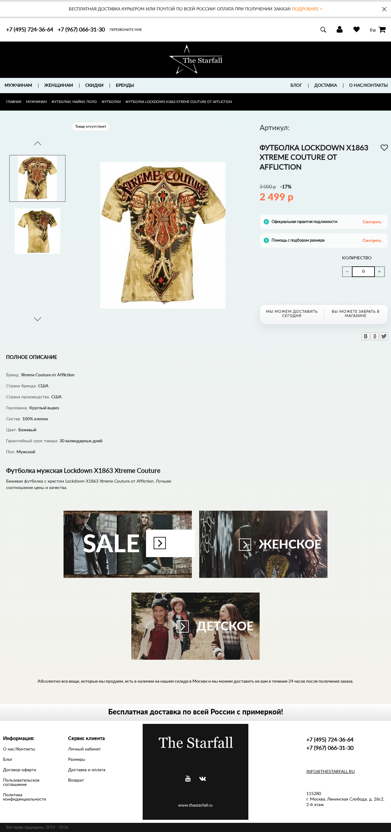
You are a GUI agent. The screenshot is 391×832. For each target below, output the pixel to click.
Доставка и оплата (86, 770)
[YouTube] (188, 778)
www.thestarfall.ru (195, 805)
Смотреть (372, 222)
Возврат (76, 780)
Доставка (325, 85)
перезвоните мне (126, 29)
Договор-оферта (19, 770)
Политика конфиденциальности (24, 797)
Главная (13, 102)
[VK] (202, 778)
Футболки (111, 102)
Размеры (76, 759)
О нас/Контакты (368, 85)
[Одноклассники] (375, 336)
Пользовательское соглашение (21, 782)
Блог (296, 85)
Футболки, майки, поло (74, 102)
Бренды (125, 85)
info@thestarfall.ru (330, 772)
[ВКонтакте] (366, 336)
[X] (384, 336)
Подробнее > (307, 9)
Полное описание (31, 357)
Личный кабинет (84, 749)
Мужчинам (36, 102)
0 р (373, 29)
